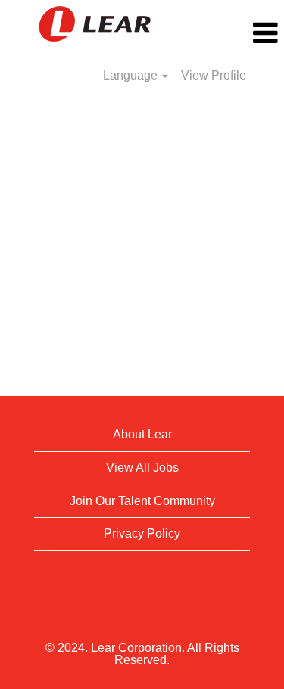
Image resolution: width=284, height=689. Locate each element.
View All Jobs (142, 467)
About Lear (142, 434)
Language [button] (132, 75)
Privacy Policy (142, 533)
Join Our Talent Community (142, 500)
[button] (236, 33)
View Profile (213, 75)
